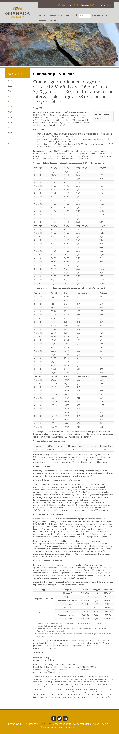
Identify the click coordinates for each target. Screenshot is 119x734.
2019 (10, 117)
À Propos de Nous (100, 15)
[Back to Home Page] (21, 12)
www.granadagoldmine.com (44, 648)
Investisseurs (55, 15)
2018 (10, 122)
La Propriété (71, 15)
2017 (10, 128)
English (100, 5)
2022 (10, 101)
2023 (10, 96)
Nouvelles (84, 15)
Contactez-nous (47, 20)
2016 (10, 133)
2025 (10, 86)
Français (109, 5)
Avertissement (100, 724)
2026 (10, 80)
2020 (10, 112)
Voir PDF (98, 119)
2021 (10, 107)
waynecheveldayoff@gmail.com (46, 672)
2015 (10, 138)
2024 (10, 91)
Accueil (42, 15)
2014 (10, 143)
